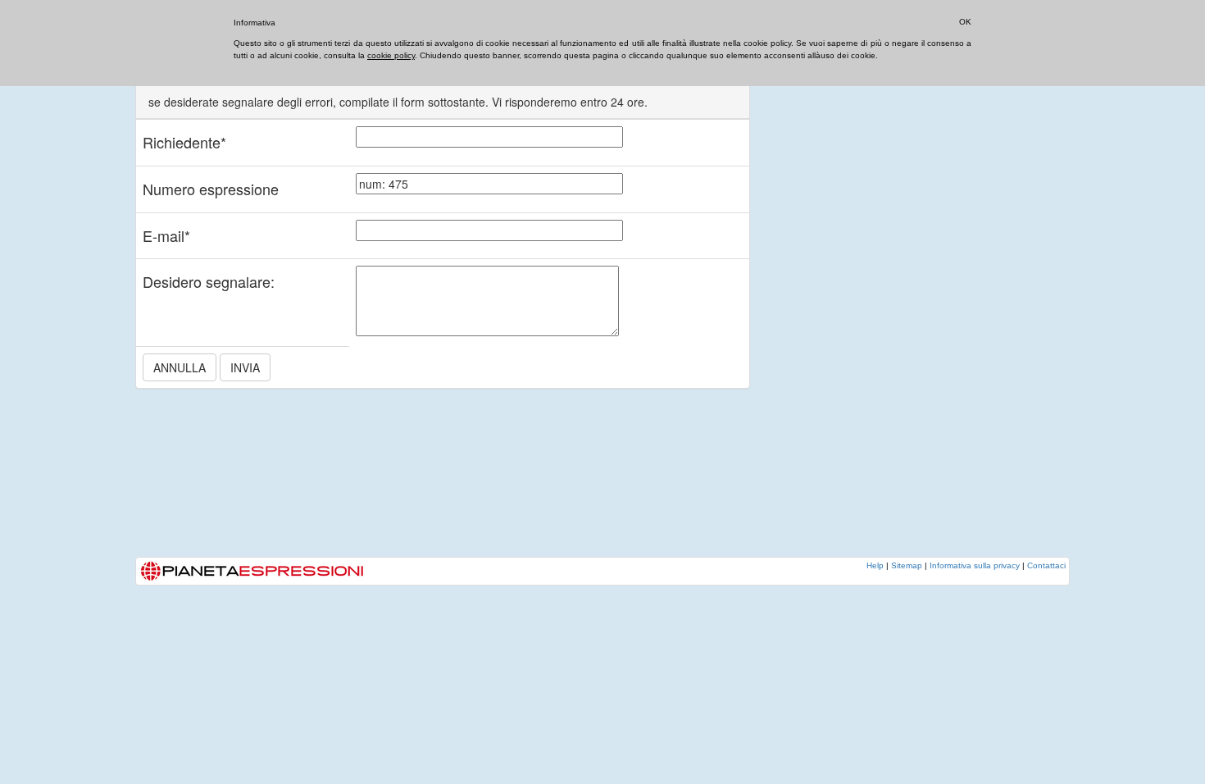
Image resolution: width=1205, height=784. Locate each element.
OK (965, 21)
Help (875, 565)
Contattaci (1046, 565)
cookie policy (391, 55)
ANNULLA (179, 367)
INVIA (245, 367)
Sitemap (906, 565)
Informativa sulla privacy (975, 565)
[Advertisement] (898, 308)
